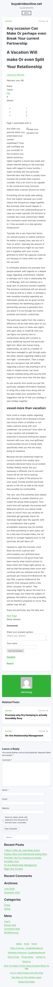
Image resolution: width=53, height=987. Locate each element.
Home (26, 944)
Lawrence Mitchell (15, 74)
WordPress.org (11, 932)
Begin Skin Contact (13, 868)
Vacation (11, 657)
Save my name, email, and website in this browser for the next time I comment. (16, 820)
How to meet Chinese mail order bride (26, 973)
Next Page (12, 615)
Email (5, 799)
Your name (12, 643)
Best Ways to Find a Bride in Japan (26, 977)
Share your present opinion (20, 632)
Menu (26, 13)
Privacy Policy (27, 957)
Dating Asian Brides (26, 982)
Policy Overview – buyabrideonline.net (26, 948)
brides (7, 905)
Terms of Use (13, 957)
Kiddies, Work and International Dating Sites (25, 854)
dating (7, 908)
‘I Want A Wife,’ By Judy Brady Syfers (22, 850)
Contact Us (41, 957)
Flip (8, 93)
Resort (10, 663)
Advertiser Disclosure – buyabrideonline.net (26, 952)
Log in (7, 921)
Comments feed (12, 928)
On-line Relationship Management (24, 735)
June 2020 (9, 888)
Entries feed (10, 925)
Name (5, 790)
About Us (26, 961)
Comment (7, 760)
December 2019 (12, 892)
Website (5, 808)
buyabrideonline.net (26, 4)
